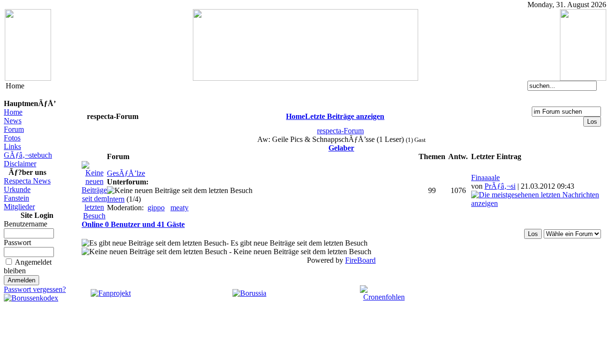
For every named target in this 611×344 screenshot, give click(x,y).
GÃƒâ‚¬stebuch (28, 155)
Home (13, 112)
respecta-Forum (340, 131)
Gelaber (341, 148)
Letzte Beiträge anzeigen (344, 116)
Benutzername (25, 224)
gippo (156, 208)
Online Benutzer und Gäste (133, 224)
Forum (14, 129)
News (12, 121)
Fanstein (16, 198)
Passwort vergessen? (35, 289)
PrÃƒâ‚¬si (500, 186)
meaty (179, 208)
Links (12, 146)
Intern (116, 199)
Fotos (12, 138)
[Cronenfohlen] (384, 297)
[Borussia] (249, 293)
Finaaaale (485, 177)
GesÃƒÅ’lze (126, 173)
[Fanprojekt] (111, 293)
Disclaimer (20, 164)
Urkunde (17, 189)
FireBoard (360, 260)
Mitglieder (19, 207)
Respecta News (27, 181)
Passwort (17, 242)
